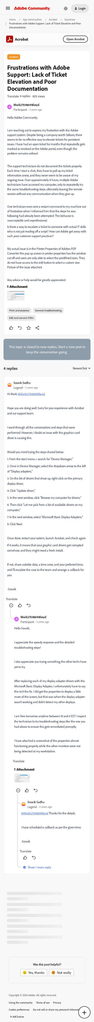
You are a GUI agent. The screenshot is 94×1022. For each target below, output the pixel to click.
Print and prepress (19, 310)
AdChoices (18, 1016)
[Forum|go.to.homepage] (32, 8)
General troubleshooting (48, 310)
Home (12, 19)
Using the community (21, 1002)
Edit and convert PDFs (21, 317)
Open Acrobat (75, 39)
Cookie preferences (19, 1009)
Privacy (57, 1002)
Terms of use (43, 1002)
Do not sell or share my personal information (57, 1009)
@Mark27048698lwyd (31, 394)
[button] (7, 9)
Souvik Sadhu (22, 383)
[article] (47, 494)
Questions (69, 19)
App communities (32, 19)
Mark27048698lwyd (26, 105)
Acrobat (53, 19)
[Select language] (65, 8)
